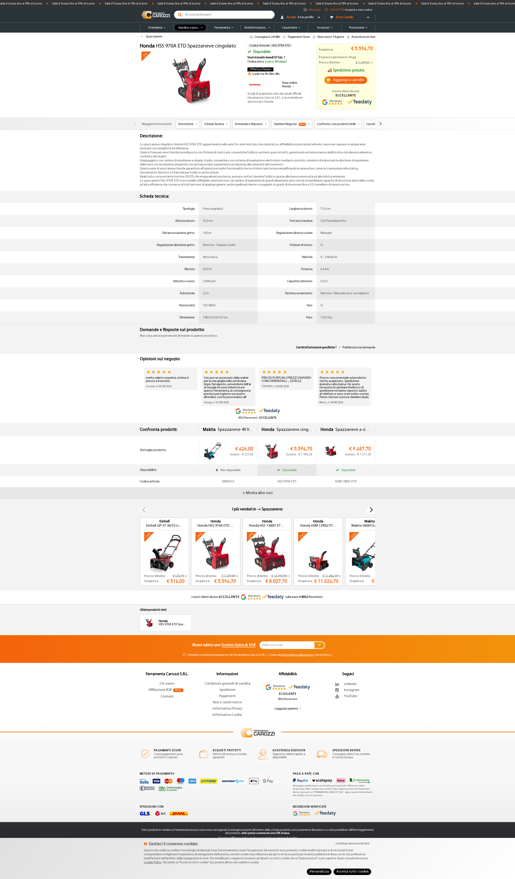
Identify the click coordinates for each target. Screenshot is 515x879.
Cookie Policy (152, 862)
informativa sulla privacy (298, 655)
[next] (380, 124)
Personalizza (319, 872)
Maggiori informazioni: (157, 124)
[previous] (135, 124)
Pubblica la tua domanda (358, 347)
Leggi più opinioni (286, 708)
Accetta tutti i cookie (352, 872)
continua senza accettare (352, 843)
